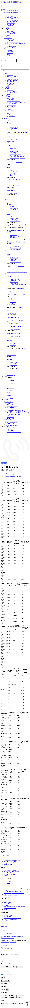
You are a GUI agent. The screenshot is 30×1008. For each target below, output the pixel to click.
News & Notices (8, 48)
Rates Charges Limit (9, 474)
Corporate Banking (14, 218)
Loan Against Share (14, 155)
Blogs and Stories (11, 57)
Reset (2, 1005)
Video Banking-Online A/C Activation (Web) (18, 412)
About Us (6, 14)
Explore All (6, 875)
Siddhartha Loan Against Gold (17, 158)
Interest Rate (10, 404)
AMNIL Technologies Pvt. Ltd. (8, 942)
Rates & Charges (22, 272)
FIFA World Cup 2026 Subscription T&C (14, 893)
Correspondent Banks (15, 249)
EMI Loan (9, 403)
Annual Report (10, 39)
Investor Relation (8, 38)
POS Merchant (13, 363)
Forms (8, 883)
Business (6, 199)
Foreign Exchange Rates (10, 863)
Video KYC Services (15, 329)
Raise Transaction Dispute (16, 320)
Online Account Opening (10, 870)
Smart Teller (13, 345)
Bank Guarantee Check (12, 422)
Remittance (6, 376)
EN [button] (1, 6)
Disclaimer (6, 899)
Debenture (12, 175)
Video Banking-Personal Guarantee (15, 410)
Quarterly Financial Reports (13, 42)
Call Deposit (13, 209)
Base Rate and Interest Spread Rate (12, 476)
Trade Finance (13, 219)
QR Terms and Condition (10, 908)
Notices (8, 54)
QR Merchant (13, 365)
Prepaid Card (13, 303)
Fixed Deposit (13, 128)
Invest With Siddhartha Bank (14, 185)
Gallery (8, 55)
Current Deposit (14, 127)
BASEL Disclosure (11, 44)
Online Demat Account (9, 874)
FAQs (8, 415)
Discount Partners (11, 418)
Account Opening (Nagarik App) (15, 139)
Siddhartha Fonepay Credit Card (18, 284)
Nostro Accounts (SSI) (15, 248)
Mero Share (13, 173)
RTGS (11, 398)
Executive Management (12, 20)
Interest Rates (7, 858)
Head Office (10, 31)
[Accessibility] (1, 4)
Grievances (6, 399)
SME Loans (13, 216)
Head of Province (11, 23)
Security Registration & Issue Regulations (17, 43)
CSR (8, 27)
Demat (11, 170)
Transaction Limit (8, 864)
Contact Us (6, 28)
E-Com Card (13, 302)
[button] (3, 961)
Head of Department (12, 21)
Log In (10, 426)
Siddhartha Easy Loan (15, 154)
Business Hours (10, 25)
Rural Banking (13, 237)
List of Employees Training (10, 895)
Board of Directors (11, 18)
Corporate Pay (13, 362)
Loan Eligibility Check (12, 406)
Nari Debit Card (14, 258)
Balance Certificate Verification (14, 421)
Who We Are (10, 16)
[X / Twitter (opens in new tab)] (1, 923)
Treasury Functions (14, 246)
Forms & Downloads (12, 408)
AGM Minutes (10, 40)
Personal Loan (13, 152)
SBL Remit (12, 383)
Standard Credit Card (15, 280)
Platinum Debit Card (15, 259)
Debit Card (12, 260)
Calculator (3, 946)
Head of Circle (10, 24)
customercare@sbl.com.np (10, 919)
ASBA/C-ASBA (14, 171)
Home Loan (13, 148)
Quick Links (10, 402)
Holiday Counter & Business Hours (12, 891)
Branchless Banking (12, 33)
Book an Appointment (9, 904)
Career (5, 901)
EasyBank (9, 429)
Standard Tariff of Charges (10, 861)
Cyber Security (7, 897)
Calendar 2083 (10, 881)
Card (5, 250)
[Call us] (15, 461)
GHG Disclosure (11, 47)
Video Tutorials (10, 417)
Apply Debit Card (12, 272)
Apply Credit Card (12, 294)
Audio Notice (10, 51)
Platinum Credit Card (15, 279)
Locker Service (13, 193)
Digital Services (7, 322)
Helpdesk (6, 36)
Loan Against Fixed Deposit (17, 156)
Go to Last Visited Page (6, 948)
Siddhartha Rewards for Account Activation (14, 906)
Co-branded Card (14, 283)
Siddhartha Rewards (15, 336)
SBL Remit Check (11, 423)
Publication (9, 50)
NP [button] (1, 8)
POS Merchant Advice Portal (14, 432)
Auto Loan (12, 149)
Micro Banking (13, 235)
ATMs (8, 35)
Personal (6, 118)
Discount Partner (8, 902)
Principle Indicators (11, 46)
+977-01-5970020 (8, 915)
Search (2, 71)
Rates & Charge (11, 313)
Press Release (10, 53)
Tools (10, 419)
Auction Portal (13, 425)
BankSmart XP (13, 343)
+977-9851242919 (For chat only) (12, 918)
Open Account (3, 9)
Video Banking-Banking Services (15, 414)
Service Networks (11, 32)
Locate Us (6, 29)
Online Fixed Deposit (9, 873)
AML (5, 898)
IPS (11, 390)
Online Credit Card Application (11, 871)
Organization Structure (12, 17)
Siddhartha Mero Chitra (15, 262)
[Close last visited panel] (1, 950)
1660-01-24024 (7, 916)
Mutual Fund (13, 174)
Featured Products (11, 407)
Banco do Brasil (8, 894)
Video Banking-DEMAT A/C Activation (16, 411)
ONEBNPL (7, 909)
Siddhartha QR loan (15, 221)
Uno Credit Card (14, 282)
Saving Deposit (13, 125)
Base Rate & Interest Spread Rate (12, 860)
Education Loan (14, 151)
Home (5, 473)
